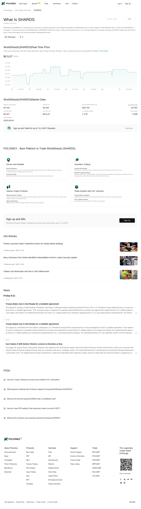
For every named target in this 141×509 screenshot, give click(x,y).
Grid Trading (30, 468)
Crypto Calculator (54, 484)
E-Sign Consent (41, 502)
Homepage (8, 10)
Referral (51, 464)
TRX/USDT (96, 460)
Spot (28, 460)
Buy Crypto (30, 452)
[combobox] (115, 19)
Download (7, 472)
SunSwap (29, 484)
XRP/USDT (96, 464)
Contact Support (76, 452)
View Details (104, 51)
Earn (28, 476)
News (6, 456)
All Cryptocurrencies (23, 10)
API (49, 456)
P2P (27, 456)
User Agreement (9, 502)
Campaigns (8, 460)
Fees (50, 452)
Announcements (10, 452)
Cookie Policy (30, 502)
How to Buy (52, 472)
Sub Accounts (53, 460)
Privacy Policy (20, 502)
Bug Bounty (8, 468)
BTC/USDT (96, 452)
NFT (27, 480)
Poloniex (9, 3)
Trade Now (129, 128)
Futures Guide (75, 460)
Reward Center (53, 468)
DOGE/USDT (96, 468)
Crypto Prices (53, 476)
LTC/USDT (96, 476)
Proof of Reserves (10, 464)
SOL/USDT (96, 472)
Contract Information (77, 456)
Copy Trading (31, 472)
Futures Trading (31, 464)
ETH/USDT (96, 456)
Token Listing (75, 464)
